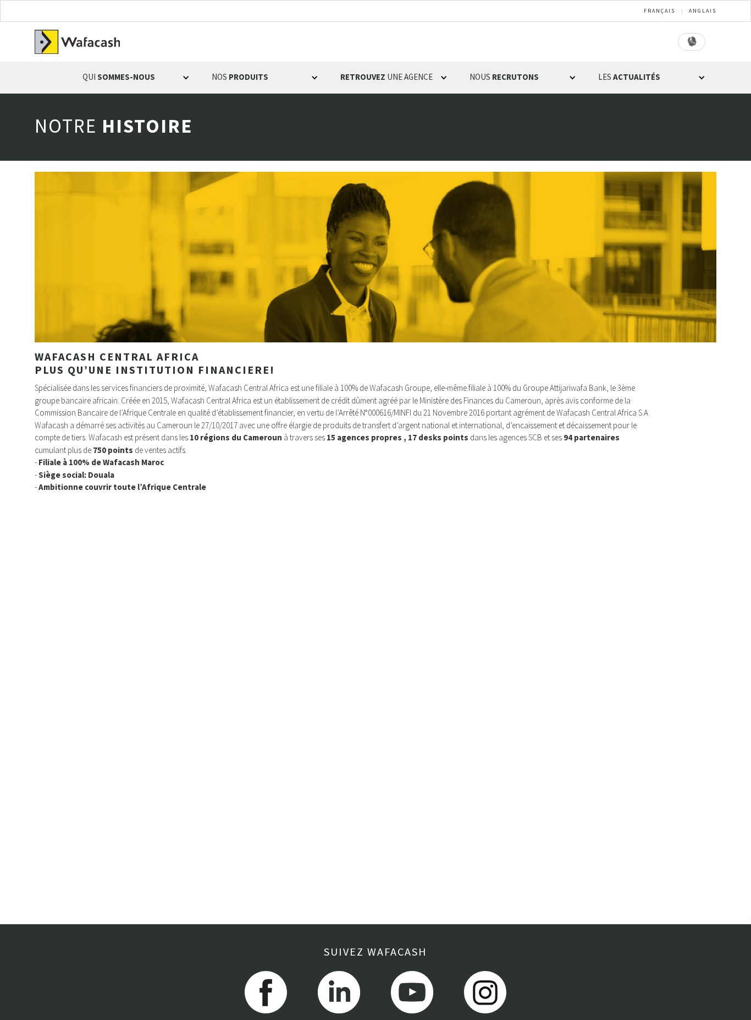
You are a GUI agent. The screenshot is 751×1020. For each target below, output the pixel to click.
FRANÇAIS (659, 11)
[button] (136, 78)
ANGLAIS (702, 11)
